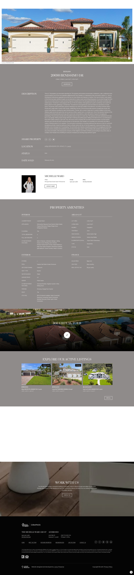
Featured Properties (46, 542)
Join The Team (71, 542)
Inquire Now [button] (67, 84)
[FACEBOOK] (95, 542)
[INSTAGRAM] (99, 542)
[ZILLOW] (111, 542)
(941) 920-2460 (74, 181)
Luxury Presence (59, 567)
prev (6, 58)
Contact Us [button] (67, 495)
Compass (54, 549)
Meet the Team (32, 542)
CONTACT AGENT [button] (50, 186)
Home (23, 542)
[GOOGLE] (107, 542)
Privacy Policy (108, 567)
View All (108, 398)
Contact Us (83, 542)
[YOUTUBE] (103, 542)
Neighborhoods (60, 542)
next (10, 58)
